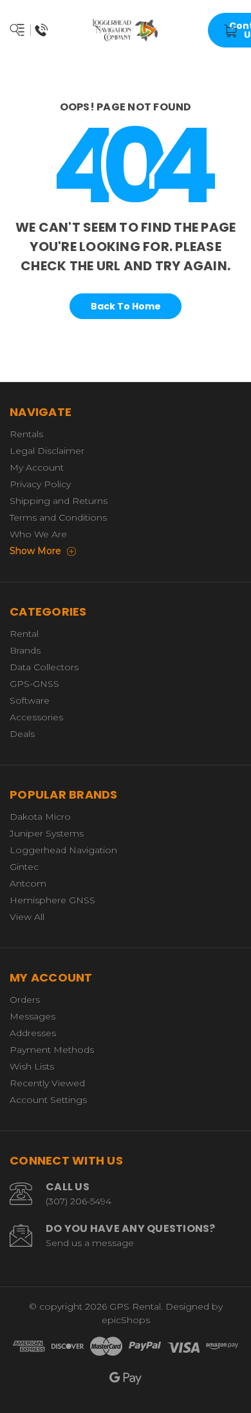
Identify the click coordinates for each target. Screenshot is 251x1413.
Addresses (33, 1033)
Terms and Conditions (58, 517)
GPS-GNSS (34, 683)
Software (30, 700)
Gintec (24, 866)
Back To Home (126, 306)
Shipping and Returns (58, 501)
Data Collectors (44, 667)
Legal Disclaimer (47, 450)
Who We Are (38, 534)
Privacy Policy (40, 484)
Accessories (36, 717)
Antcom (28, 883)
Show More (37, 551)
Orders (25, 999)
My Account (37, 467)
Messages (32, 1016)
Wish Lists (32, 1066)
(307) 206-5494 (78, 1201)
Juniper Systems (47, 833)
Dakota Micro (40, 816)
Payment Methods (52, 1049)
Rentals (26, 434)
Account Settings (48, 1099)
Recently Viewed (47, 1083)
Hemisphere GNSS (52, 900)
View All (27, 917)
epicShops (126, 1320)
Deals (22, 734)
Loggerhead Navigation (63, 850)
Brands (25, 650)
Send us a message (90, 1243)
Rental (24, 633)
